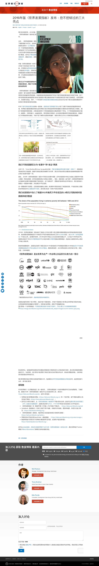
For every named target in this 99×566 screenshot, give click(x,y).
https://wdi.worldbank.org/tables (33, 415)
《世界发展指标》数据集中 (45, 401)
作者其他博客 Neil (37, 475)
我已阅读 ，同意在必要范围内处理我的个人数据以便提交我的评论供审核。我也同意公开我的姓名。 (51, 546)
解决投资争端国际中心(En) (55, 563)
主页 (61, 3)
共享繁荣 (52, 239)
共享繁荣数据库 (36, 239)
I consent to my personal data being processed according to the (66, 455)
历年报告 (27, 70)
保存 (21, 550)
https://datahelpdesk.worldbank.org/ (34, 422)
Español (29, 27)
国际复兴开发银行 (19, 563)
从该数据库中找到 (33, 189)
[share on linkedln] (2, 283)
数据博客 (53, 10)
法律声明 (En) (8, 558)
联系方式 (77, 3)
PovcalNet (61, 234)
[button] (91, 3)
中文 (16, 27)
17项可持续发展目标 (27, 106)
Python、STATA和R (53, 404)
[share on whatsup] (2, 287)
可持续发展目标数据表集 (49, 100)
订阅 (84, 447)
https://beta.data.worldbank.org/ (42, 399)
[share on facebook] (2, 277)
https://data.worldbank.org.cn (50, 397)
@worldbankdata (28, 429)
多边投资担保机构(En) (44, 563)
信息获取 (14, 558)
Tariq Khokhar (24, 25)
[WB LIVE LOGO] (84, 3)
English (20, 27)
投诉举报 (92, 558)
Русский (79, 451)
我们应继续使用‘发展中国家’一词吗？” (64, 169)
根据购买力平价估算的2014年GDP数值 (35, 248)
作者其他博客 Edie (37, 501)
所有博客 (66, 3)
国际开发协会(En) (27, 563)
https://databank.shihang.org (34, 410)
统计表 (20, 59)
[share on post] (2, 280)
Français (25, 27)
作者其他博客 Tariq (38, 488)
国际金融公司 (35, 563)
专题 (71, 3)
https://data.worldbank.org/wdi (28, 394)
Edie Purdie (33, 25)
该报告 (30, 57)
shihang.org (88, 1)
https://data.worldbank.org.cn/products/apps (66, 417)
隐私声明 (28, 545)
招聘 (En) (19, 558)
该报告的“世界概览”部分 (51, 106)
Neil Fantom (16, 25)
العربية (34, 27)
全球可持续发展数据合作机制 (61, 379)
